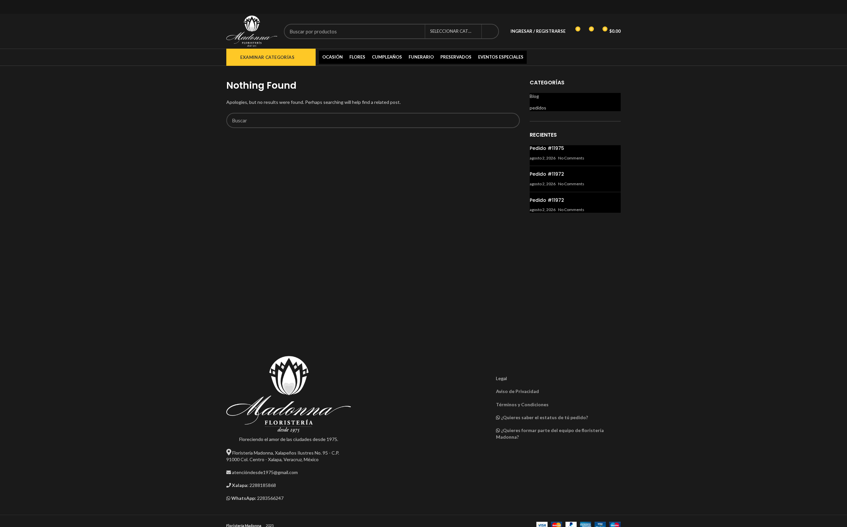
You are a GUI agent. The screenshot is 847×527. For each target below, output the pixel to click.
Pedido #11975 (547, 148)
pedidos (538, 107)
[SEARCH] (490, 31)
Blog (534, 96)
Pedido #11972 (547, 174)
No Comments (571, 157)
